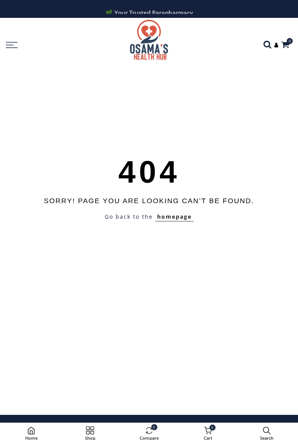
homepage (174, 216)
